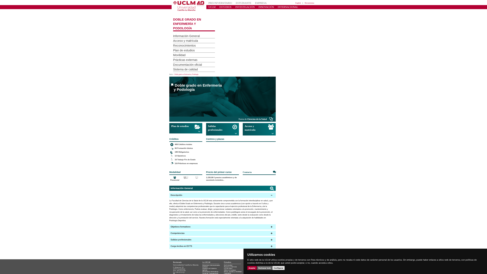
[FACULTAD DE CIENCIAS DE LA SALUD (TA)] (212, 152)
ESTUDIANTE (239, 3)
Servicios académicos (231, 268)
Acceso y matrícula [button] (183, 34)
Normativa (206, 271)
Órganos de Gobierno (210, 262)
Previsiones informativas (211, 265)
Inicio (171, 68)
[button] (222, 188)
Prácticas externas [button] (183, 53)
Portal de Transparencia (211, 266)
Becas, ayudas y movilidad (233, 265)
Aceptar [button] (252, 268)
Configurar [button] (278, 268)
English (296, 3)
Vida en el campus (230, 263)
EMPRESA (254, 3)
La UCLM (206, 255)
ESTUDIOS (223, 7)
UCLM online (228, 262)
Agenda (205, 263)
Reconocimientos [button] (182, 39)
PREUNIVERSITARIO (218, 3)
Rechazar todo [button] (264, 268)
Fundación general (209, 270)
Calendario (228, 266)
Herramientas (308, 3)
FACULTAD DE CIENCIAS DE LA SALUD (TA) (236, 152)
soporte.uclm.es (182, 267)
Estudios (227, 255)
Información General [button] (184, 29)
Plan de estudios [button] (182, 44)
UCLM (211, 7)
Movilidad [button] (178, 49)
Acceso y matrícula (231, 260)
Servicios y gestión (209, 268)
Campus (205, 260)
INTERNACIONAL (277, 7)
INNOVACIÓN (258, 7)
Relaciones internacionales (212, 258)
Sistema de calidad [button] (183, 63)
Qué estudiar (228, 258)
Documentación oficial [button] (185, 58)
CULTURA (294, 7)
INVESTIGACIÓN (240, 7)
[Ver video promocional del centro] (271, 152)
